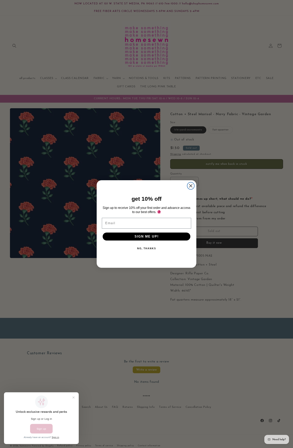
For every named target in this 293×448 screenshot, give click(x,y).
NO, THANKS (146, 248)
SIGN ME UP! (147, 236)
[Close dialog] (190, 185)
